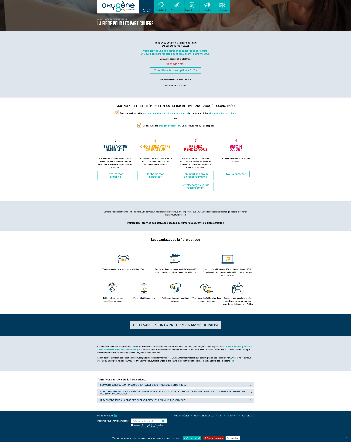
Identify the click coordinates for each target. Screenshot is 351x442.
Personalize (233, 438)
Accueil (100, 19)
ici (233, 360)
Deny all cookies (214, 438)
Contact (232, 415)
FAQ (220, 415)
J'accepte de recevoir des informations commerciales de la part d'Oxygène (149, 426)
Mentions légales (204, 415)
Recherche (247, 415)
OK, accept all (193, 438)
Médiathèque (181, 415)
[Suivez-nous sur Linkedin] (115, 415)
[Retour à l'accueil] (118, 6)
